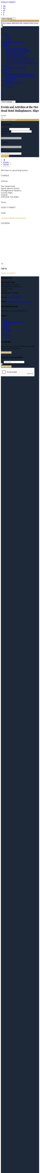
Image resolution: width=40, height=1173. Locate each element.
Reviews (6, 44)
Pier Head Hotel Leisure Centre (19, 74)
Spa (5, 72)
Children (5, 142)
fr (4, 12)
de (4, 6)
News (7, 40)
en (4, 8)
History (8, 35)
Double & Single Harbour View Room (21, 63)
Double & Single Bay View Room (19, 61)
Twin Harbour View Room (16, 57)
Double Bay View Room (15, 53)
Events (8, 38)
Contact (7, 85)
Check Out (6, 131)
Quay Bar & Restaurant (13, 42)
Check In (5, 129)
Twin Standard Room (14, 55)
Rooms (6, 46)
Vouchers (7, 70)
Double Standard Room (16, 48)
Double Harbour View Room (18, 50)
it (3, 14)
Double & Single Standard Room (19, 59)
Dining (6, 65)
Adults (4, 134)
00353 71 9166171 (8, 2)
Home (6, 33)
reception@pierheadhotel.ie (13, 218)
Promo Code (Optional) (11, 151)
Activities (7, 80)
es (4, 10)
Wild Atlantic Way (13, 83)
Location (9, 87)
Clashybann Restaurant (15, 68)
